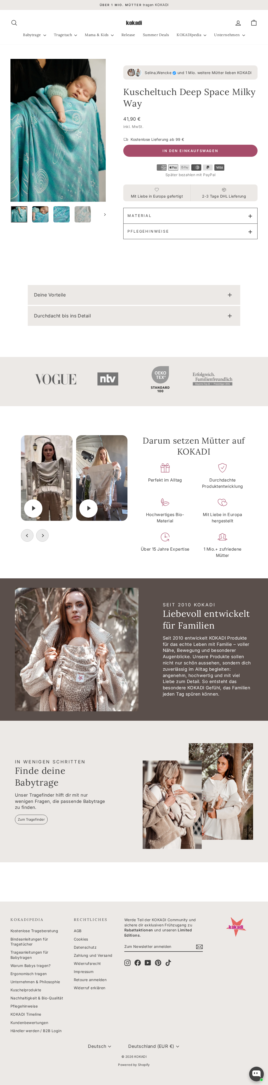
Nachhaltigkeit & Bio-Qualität (36, 998)
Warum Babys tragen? (30, 965)
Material (139, 215)
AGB (78, 931)
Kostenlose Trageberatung (34, 931)
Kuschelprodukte (25, 990)
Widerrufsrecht (87, 963)
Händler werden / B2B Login (36, 1030)
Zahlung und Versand (93, 955)
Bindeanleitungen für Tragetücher (29, 942)
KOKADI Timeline (25, 1014)
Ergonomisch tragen (28, 973)
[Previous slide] (27, 535)
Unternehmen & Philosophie (35, 982)
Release (128, 34)
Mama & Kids (97, 34)
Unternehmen (227, 34)
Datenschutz (85, 947)
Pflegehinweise (148, 231)
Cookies (81, 939)
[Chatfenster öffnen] (256, 1074)
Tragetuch (63, 34)
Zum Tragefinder (31, 819)
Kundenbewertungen (29, 1022)
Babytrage (32, 34)
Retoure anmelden (90, 979)
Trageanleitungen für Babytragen (29, 955)
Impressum (84, 971)
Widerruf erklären (89, 988)
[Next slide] (42, 535)
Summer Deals (156, 34)
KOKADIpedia (189, 34)
